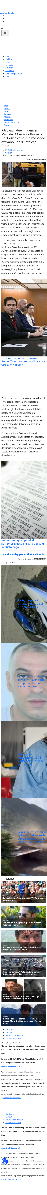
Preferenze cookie (13, 1038)
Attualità (9, 67)
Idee (7, 56)
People (5, 994)
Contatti (8, 1032)
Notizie (8, 153)
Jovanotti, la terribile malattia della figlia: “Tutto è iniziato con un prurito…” (22, 997)
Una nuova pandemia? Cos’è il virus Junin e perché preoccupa (31, 759)
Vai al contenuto (7, 13)
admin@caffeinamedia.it (10, 1066)
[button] (4, 1161)
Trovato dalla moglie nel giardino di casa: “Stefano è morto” (22, 924)
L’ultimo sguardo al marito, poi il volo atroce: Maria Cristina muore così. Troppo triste (22, 1021)
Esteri (7, 62)
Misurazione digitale (14, 1035)
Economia (9, 70)
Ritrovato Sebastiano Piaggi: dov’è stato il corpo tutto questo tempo (22, 948)
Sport (7, 76)
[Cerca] (2, 28)
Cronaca (9, 65)
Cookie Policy (17, 1043)
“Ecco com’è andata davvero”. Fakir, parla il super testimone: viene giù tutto (31, 681)
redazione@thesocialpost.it (12, 1098)
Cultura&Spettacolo (13, 73)
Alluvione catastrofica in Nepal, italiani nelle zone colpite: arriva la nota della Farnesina (32, 837)
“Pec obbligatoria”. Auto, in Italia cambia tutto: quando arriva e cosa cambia (21, 973)
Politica (8, 59)
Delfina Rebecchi (15, 150)
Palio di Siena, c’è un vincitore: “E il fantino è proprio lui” (23, 899)
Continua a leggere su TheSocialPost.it (23, 554)
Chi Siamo (9, 1029)
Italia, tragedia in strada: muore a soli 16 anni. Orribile (31, 603)
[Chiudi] (5, 33)
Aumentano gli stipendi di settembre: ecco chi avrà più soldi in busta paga (23, 543)
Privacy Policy (6, 1043)
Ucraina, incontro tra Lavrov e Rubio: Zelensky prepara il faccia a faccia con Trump (23, 361)
